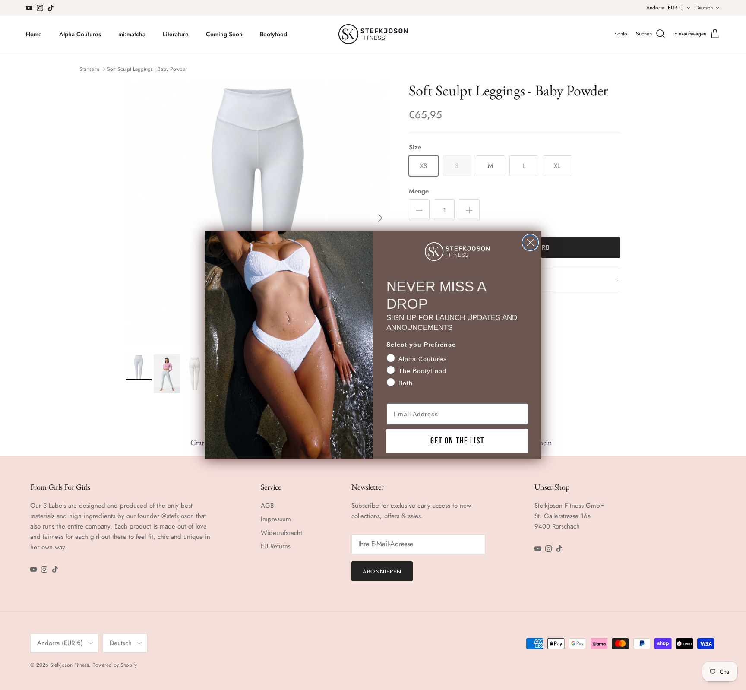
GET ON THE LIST (457, 440)
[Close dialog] (530, 242)
